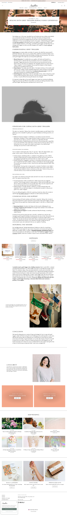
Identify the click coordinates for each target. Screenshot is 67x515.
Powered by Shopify (33, 511)
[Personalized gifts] (55, 471)
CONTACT (3, 495)
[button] (6, 258)
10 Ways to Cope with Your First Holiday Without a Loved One (33, 450)
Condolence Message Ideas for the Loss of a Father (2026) (34, 432)
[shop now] (17, 396)
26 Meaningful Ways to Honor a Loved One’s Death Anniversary (12, 450)
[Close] (17, 502)
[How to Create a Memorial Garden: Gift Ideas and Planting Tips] (12, 423)
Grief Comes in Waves (55, 431)
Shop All (26, 7)
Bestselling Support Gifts (32, 7)
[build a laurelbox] (12, 471)
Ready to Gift (21, 7)
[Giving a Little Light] (55, 441)
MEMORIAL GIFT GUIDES (6, 498)
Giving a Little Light (55, 449)
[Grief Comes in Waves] (55, 423)
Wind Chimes (10, 2)
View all (33, 240)
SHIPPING (3, 496)
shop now (33, 487)
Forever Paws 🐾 (4, 2)
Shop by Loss (40, 7)
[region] (9, 507)
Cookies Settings (9, 511)
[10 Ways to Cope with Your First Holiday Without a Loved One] (33, 441)
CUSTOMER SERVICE (5, 499)
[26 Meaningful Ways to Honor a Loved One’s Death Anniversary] (12, 441)
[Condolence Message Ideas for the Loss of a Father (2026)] (33, 423)
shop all (12, 487)
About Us (45, 7)
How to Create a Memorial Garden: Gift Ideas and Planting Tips (12, 432)
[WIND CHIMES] (33, 471)
